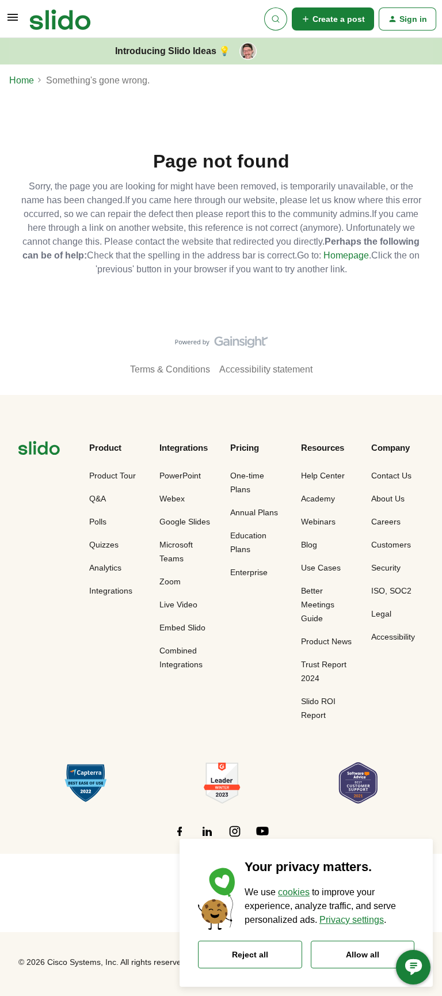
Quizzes (104, 544)
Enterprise (249, 572)
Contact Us (391, 475)
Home (21, 80)
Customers (391, 544)
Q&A (97, 498)
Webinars (318, 521)
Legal (381, 613)
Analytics (105, 567)
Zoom (170, 581)
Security (386, 567)
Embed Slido (182, 627)
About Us (388, 498)
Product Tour (112, 475)
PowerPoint (180, 475)
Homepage (346, 255)
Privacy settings (351, 920)
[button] (13, 21)
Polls (97, 521)
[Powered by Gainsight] (221, 344)
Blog (309, 544)
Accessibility (393, 636)
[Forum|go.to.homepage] (60, 19)
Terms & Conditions (170, 369)
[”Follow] (179, 837)
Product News (326, 641)
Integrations (110, 590)
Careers (386, 521)
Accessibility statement (266, 369)
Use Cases (321, 567)
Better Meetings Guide (317, 604)
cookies (294, 892)
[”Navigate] (39, 450)
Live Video (178, 604)
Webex (172, 498)
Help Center (323, 475)
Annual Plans (254, 512)
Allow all (362, 954)
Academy (318, 498)
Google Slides (184, 521)
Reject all (250, 954)
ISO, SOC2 (391, 590)
